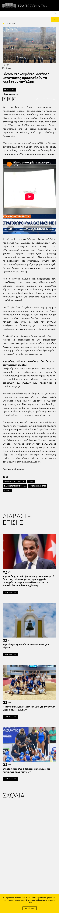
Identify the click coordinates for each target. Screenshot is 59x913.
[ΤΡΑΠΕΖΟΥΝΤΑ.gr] (25, 5)
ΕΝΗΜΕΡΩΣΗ (9, 90)
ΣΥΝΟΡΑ (7, 490)
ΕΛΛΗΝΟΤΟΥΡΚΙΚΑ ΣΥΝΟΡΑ (15, 486)
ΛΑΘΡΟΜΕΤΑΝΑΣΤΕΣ (38, 486)
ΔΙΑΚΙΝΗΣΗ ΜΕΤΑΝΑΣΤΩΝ (14, 482)
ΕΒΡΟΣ (31, 482)
